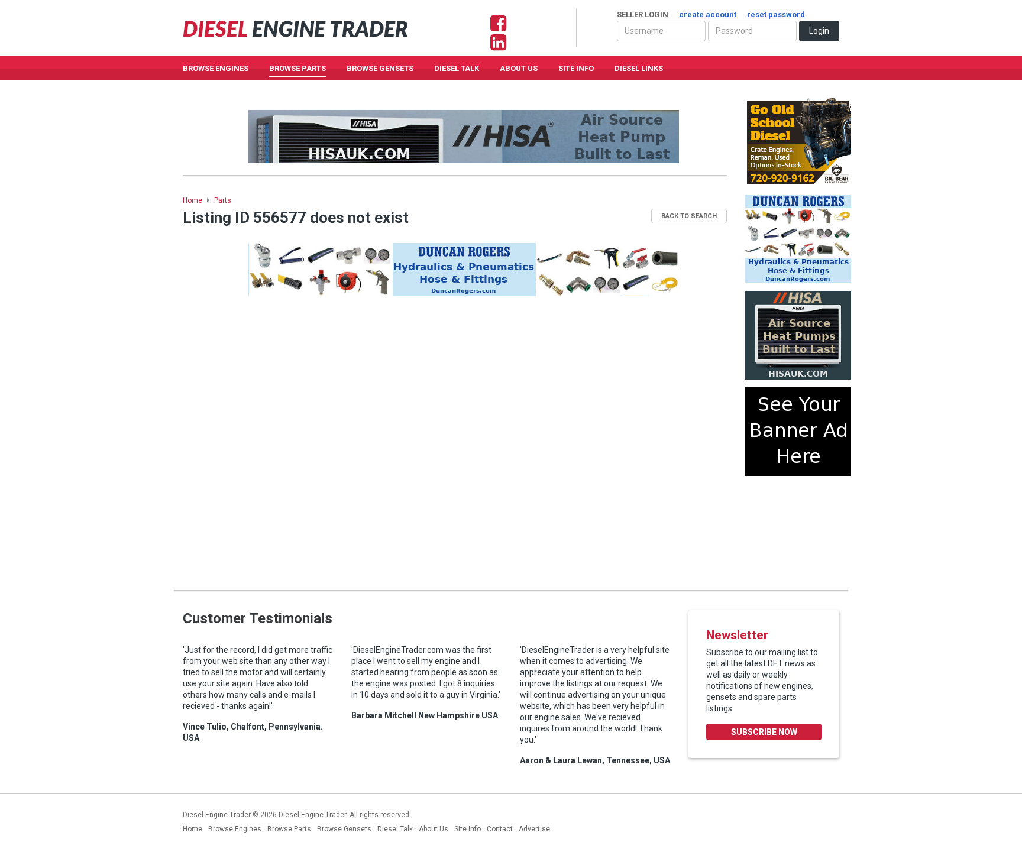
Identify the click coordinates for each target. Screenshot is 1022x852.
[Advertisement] (798, 528)
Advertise (534, 829)
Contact (500, 829)
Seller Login (711, 14)
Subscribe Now (764, 732)
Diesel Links (639, 68)
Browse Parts (297, 68)
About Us (519, 68)
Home (192, 200)
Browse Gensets (344, 829)
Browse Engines (215, 68)
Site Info (576, 68)
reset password (776, 14)
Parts (222, 200)
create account (707, 14)
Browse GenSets (380, 68)
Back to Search (689, 216)
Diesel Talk (456, 68)
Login (819, 30)
